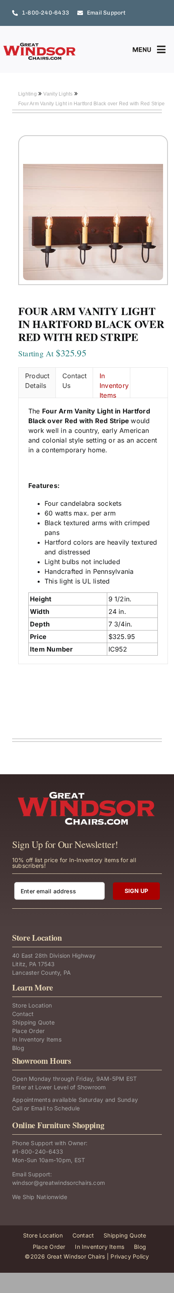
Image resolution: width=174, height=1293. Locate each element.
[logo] (39, 45)
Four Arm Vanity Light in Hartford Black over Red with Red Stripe (91, 104)
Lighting (28, 94)
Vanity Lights (58, 94)
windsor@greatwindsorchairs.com (58, 1182)
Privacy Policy (129, 1256)
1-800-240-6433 (39, 1151)
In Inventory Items (114, 385)
